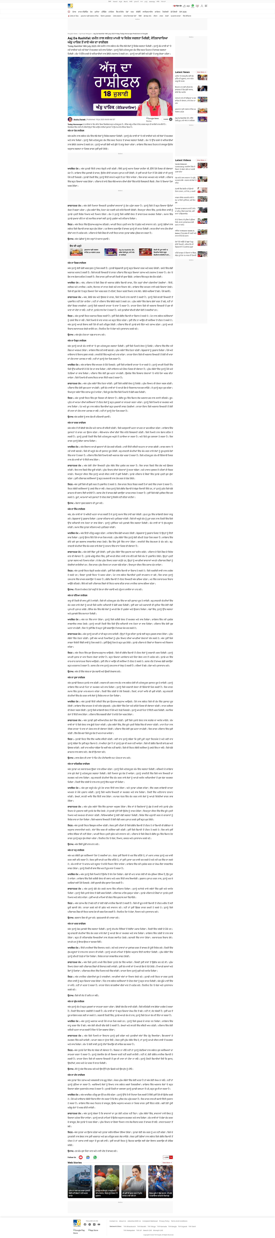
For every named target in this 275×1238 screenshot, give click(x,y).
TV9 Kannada (162, 1226)
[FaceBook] (85, 1224)
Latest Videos (183, 160)
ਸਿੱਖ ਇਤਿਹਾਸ (187, 16)
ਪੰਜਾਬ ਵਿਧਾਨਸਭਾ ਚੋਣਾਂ (130, 16)
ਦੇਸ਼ (91, 12)
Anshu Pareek (80, 119)
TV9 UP (139, 1230)
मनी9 (158, 1)
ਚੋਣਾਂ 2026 (182, 12)
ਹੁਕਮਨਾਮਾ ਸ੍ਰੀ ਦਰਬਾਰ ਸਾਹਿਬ (89, 16)
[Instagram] (94, 1224)
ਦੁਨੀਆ (97, 12)
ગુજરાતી (136, 1)
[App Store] (94, 1231)
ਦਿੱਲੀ (140, 16)
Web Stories (75, 1162)
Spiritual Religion (85, 34)
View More (166, 1163)
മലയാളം (152, 1)
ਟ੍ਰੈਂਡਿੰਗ (103, 12)
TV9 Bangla (172, 1226)
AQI (188, 6)
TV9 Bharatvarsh (130, 1226)
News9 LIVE (147, 1230)
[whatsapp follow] (95, 1157)
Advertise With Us (134, 1221)
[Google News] (88, 1157)
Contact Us (114, 1221)
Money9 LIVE (158, 1230)
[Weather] (185, 6)
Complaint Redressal (150, 1221)
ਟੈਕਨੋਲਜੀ (165, 12)
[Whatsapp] (192, 6)
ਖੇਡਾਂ (127, 12)
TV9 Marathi (141, 1226)
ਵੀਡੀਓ (138, 12)
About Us (122, 1221)
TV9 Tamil (192, 1226)
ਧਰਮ (132, 12)
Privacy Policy (164, 1221)
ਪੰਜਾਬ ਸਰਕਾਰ (117, 16)
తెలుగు (126, 1)
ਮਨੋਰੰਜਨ (111, 12)
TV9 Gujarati (182, 1226)
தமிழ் (145, 1)
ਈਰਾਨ (155, 16)
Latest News (182, 72)
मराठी (130, 1)
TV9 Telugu (152, 1226)
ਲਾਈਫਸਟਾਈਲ (148, 12)
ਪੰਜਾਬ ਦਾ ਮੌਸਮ (74, 16)
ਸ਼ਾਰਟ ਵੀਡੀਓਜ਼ (83, 12)
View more (200, 72)
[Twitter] (89, 1224)
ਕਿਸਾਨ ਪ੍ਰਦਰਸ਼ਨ (106, 16)
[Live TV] (196, 6)
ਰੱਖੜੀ (167, 16)
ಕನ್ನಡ (120, 1)
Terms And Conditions (179, 1221)
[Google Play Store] (79, 1231)
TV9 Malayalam (129, 1230)
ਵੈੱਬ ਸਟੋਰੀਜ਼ (120, 12)
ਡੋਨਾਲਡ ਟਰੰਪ (147, 16)
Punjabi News (73, 34)
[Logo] (70, 6)
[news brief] (177, 6)
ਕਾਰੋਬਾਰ (157, 12)
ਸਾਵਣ (161, 16)
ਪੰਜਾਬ (74, 12)
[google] (153, 119)
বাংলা (141, 1)
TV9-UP (163, 1)
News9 (115, 1)
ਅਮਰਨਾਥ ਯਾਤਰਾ (176, 16)
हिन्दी (109, 1)
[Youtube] (80, 1157)
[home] (69, 11)
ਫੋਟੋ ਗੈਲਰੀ (174, 12)
